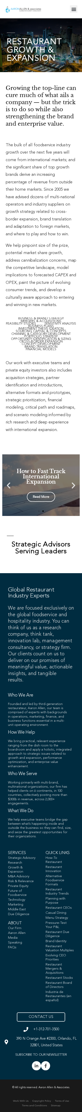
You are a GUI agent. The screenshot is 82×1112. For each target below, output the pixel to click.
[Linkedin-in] (36, 1065)
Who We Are (20, 695)
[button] (73, 9)
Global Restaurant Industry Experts (31, 593)
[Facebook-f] (45, 1065)
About (15, 923)
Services (17, 853)
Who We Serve (22, 774)
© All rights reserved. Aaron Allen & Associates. (41, 1087)
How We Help (21, 732)
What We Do (20, 811)
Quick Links (58, 853)
